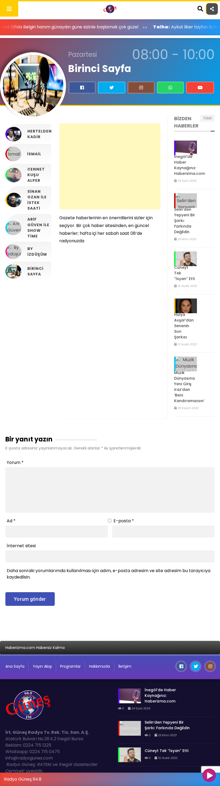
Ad (11, 521)
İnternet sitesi (21, 546)
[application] (110, 778)
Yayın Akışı (42, 666)
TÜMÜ (207, 118)
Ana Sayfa (14, 666)
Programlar (70, 666)
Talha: (141, 27)
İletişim (124, 666)
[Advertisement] (109, 166)
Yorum (15, 462)
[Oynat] (209, 776)
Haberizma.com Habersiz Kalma (35, 647)
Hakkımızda (99, 666)
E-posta (123, 521)
